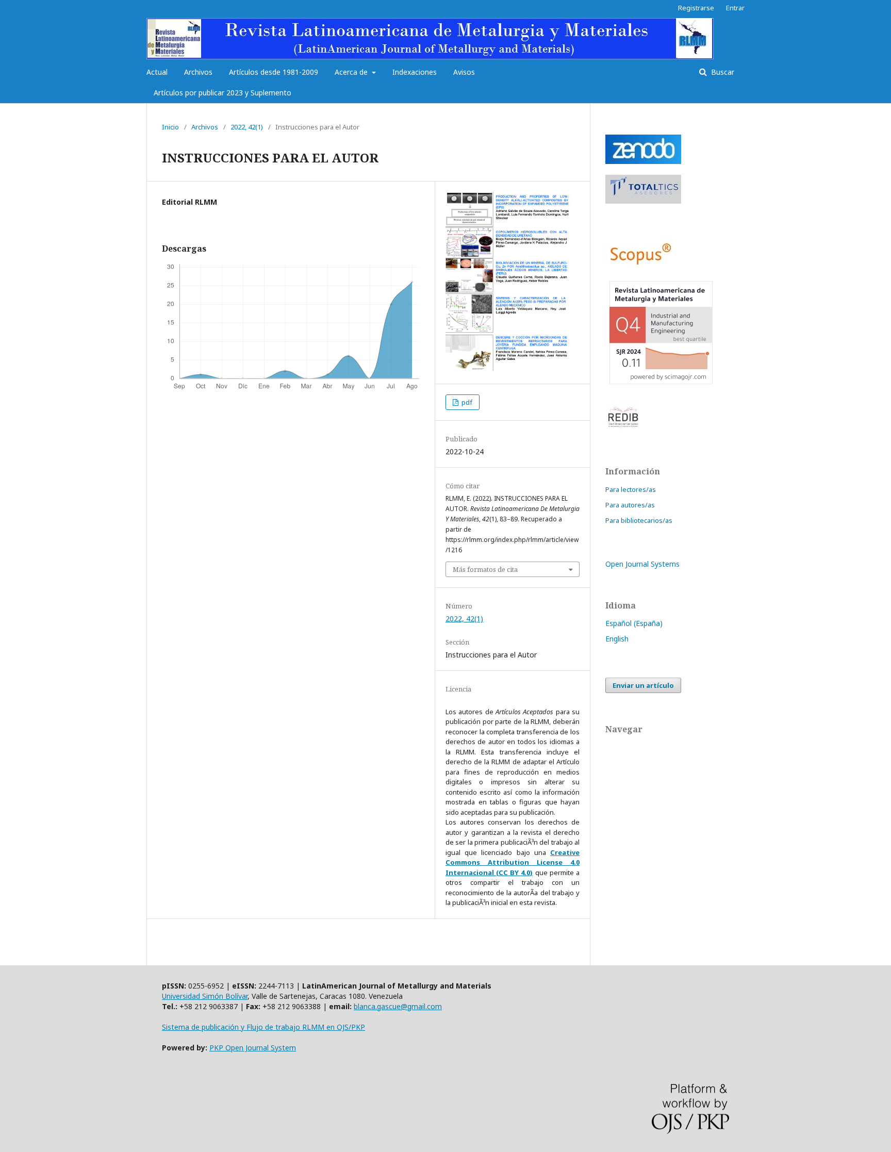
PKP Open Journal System (252, 1047)
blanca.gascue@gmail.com (398, 1006)
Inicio (170, 126)
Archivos (198, 72)
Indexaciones (414, 72)
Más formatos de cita (485, 569)
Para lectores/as (630, 489)
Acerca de (352, 72)
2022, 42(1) (246, 126)
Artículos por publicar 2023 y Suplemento (222, 92)
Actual (157, 72)
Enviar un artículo (643, 685)
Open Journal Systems (642, 564)
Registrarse (696, 7)
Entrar (735, 7)
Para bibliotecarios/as (638, 520)
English (617, 639)
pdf (466, 402)
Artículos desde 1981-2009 (273, 72)
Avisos (464, 72)
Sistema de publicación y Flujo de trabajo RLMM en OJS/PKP (263, 1027)
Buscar (721, 72)
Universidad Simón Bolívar (205, 996)
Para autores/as (630, 504)
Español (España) (634, 623)
